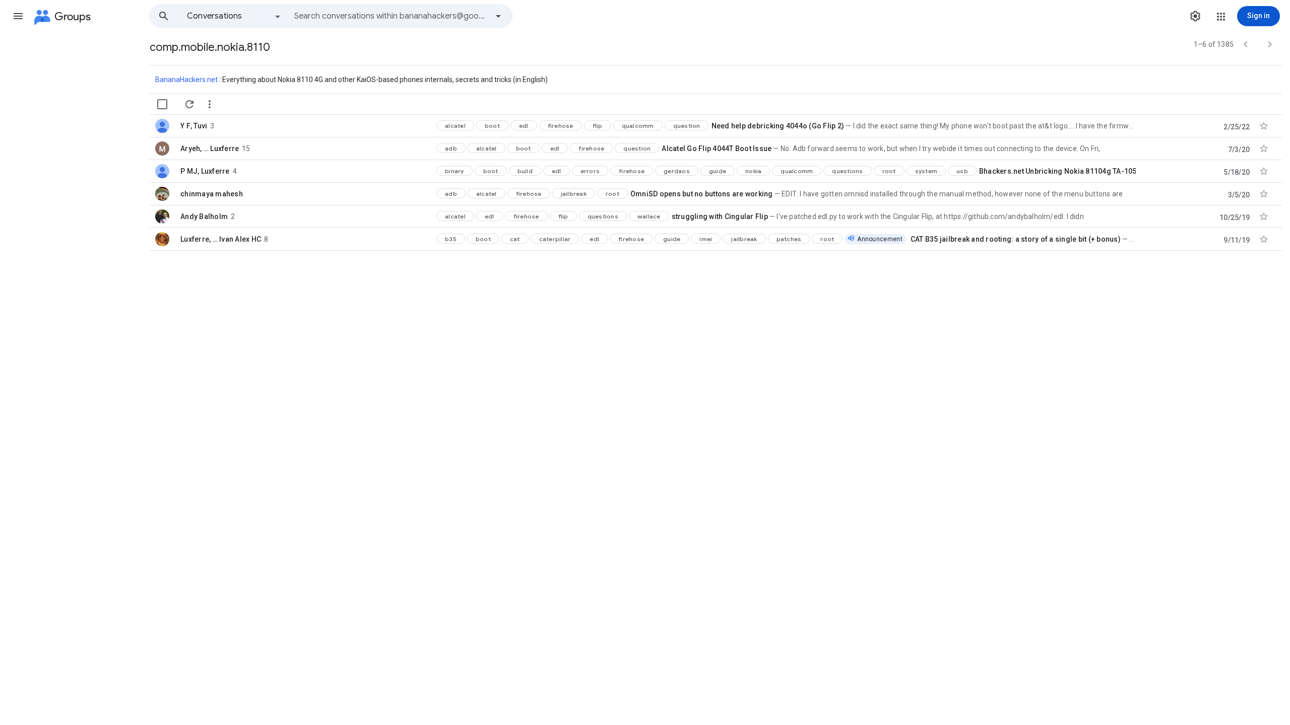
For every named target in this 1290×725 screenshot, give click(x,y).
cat (515, 239)
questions (847, 171)
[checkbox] (162, 104)
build (525, 171)
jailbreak (574, 193)
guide (717, 171)
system (926, 171)
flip (598, 125)
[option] (234, 16)
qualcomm (638, 125)
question (686, 125)
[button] (18, 16)
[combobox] (391, 16)
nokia (753, 171)
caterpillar (555, 239)
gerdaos (677, 171)
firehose (560, 125)
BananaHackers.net (187, 80)
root (889, 171)
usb (962, 171)
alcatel (455, 125)
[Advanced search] (498, 16)
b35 (451, 239)
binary (454, 171)
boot (492, 125)
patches (789, 239)
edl (524, 125)
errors (590, 171)
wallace (649, 216)
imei (705, 239)
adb (451, 148)
